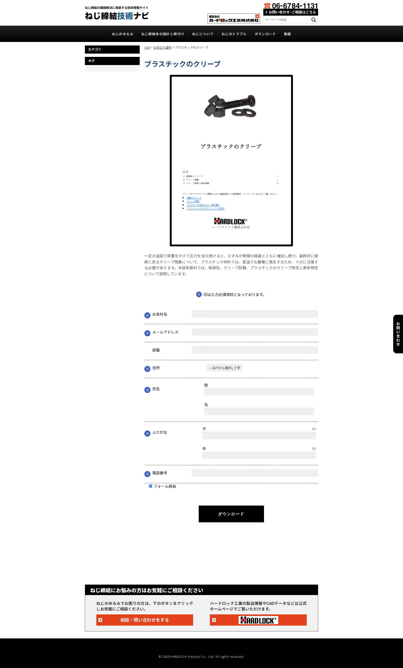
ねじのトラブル (234, 33)
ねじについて (203, 33)
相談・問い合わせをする (144, 619)
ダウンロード (265, 33)
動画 (287, 33)
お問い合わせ (398, 334)
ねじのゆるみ (122, 33)
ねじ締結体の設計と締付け (162, 33)
